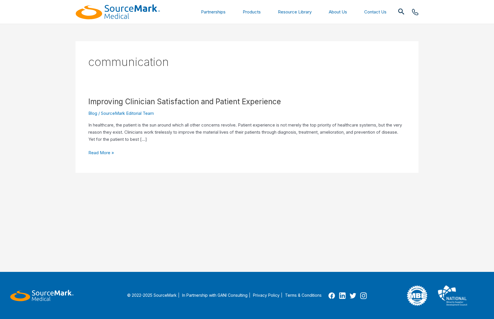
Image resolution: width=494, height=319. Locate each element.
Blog (92, 113)
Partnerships (213, 12)
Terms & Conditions (303, 295)
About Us (338, 12)
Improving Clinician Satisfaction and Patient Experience (184, 101)
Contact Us (375, 12)
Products (252, 12)
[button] (401, 12)
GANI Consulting (233, 295)
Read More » (101, 153)
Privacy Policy (266, 295)
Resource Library (295, 12)
